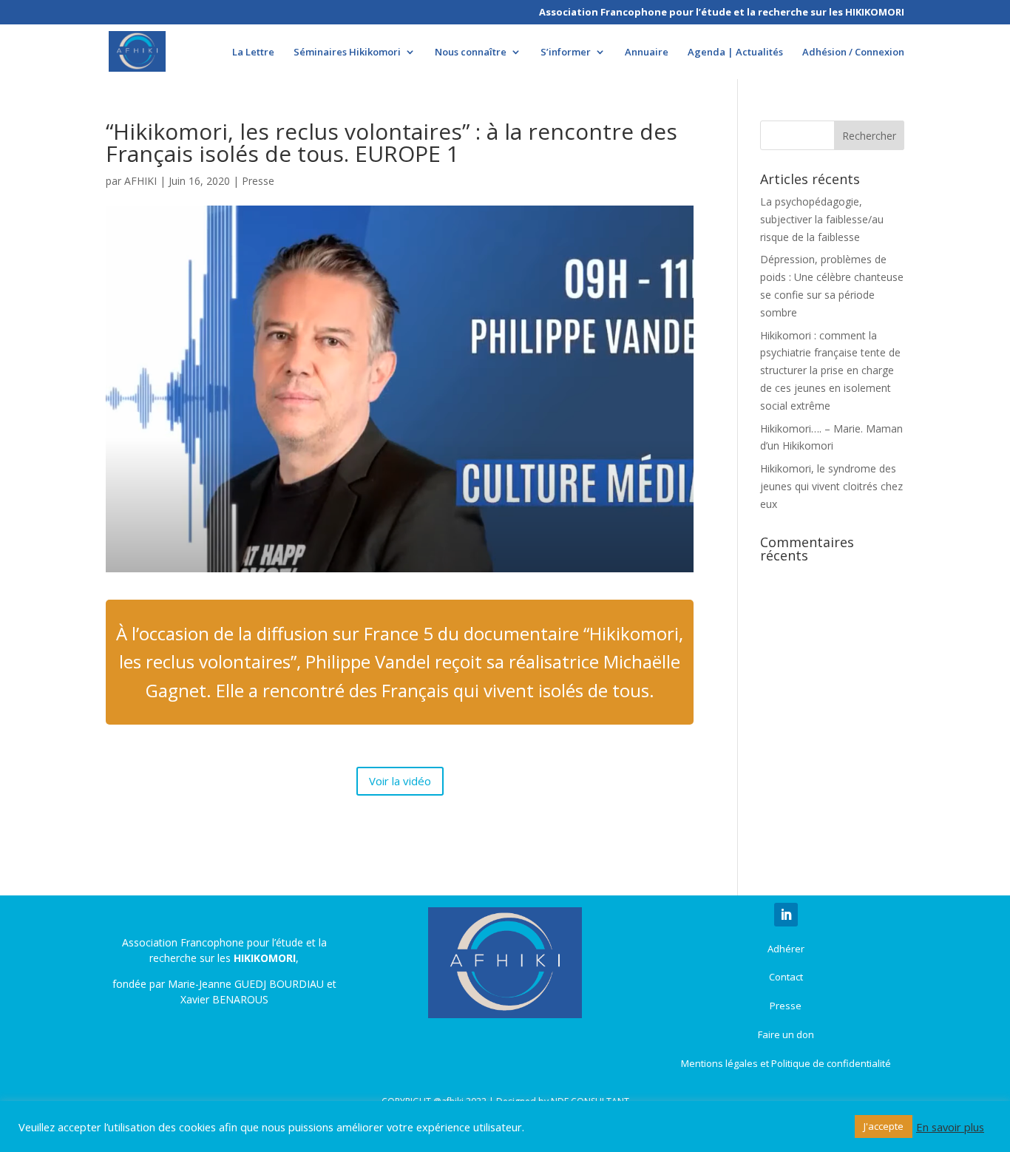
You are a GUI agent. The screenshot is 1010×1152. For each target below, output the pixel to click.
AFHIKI (140, 181)
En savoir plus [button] (950, 1127)
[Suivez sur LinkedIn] (786, 914)
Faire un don (786, 1034)
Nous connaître (470, 52)
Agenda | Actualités (735, 52)
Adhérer (785, 948)
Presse (258, 181)
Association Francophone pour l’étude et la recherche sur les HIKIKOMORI (721, 12)
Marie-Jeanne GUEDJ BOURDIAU (246, 984)
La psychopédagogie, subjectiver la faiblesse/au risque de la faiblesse (822, 219)
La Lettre (253, 52)
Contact (786, 976)
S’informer (565, 52)
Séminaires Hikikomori (347, 52)
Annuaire (646, 52)
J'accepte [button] (884, 1126)
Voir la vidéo (400, 780)
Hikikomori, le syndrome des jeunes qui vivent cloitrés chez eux (831, 486)
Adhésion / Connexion (853, 52)
